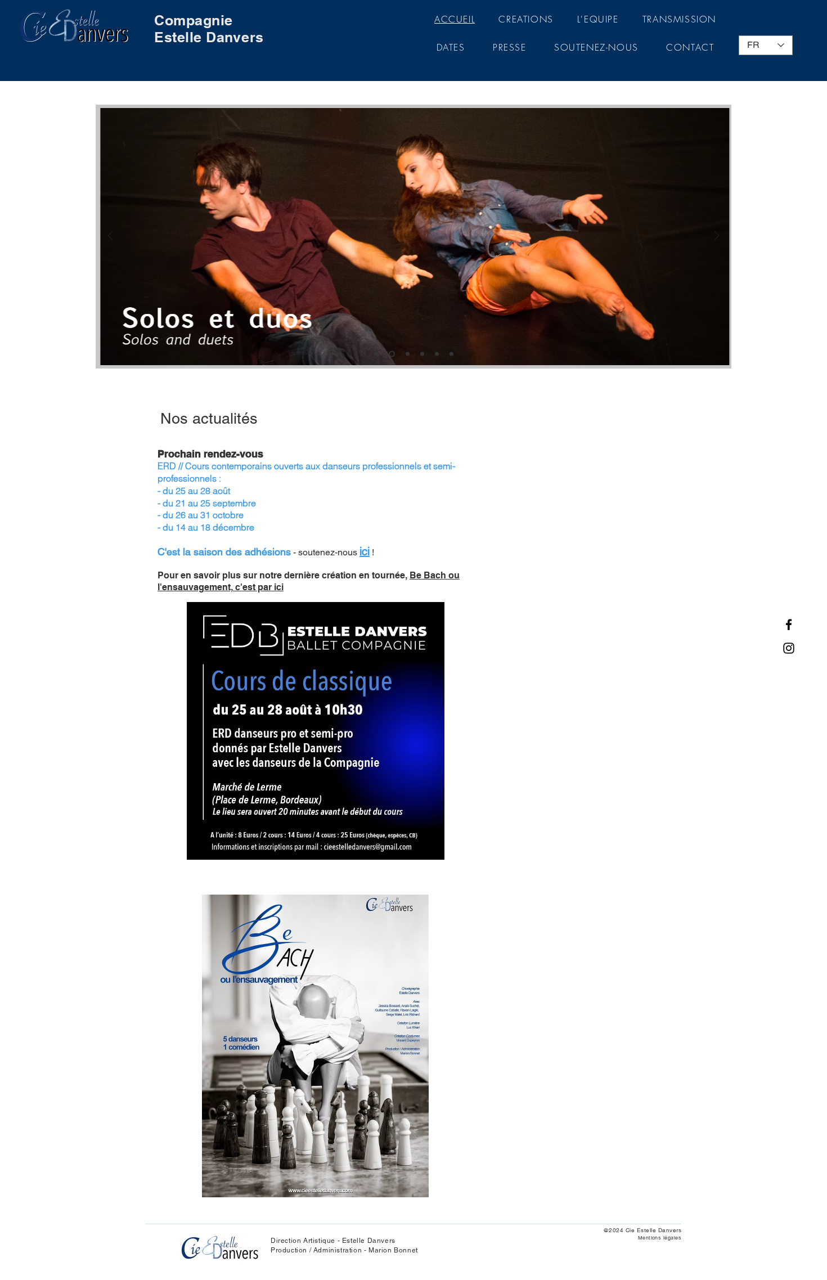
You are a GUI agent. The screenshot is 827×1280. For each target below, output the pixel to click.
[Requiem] (422, 354)
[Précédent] (110, 236)
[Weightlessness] (451, 354)
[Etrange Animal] (376, 354)
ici (364, 551)
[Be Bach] (408, 354)
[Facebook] (788, 624)
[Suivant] (716, 236)
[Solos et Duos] (392, 354)
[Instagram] (788, 648)
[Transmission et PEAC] (437, 354)
